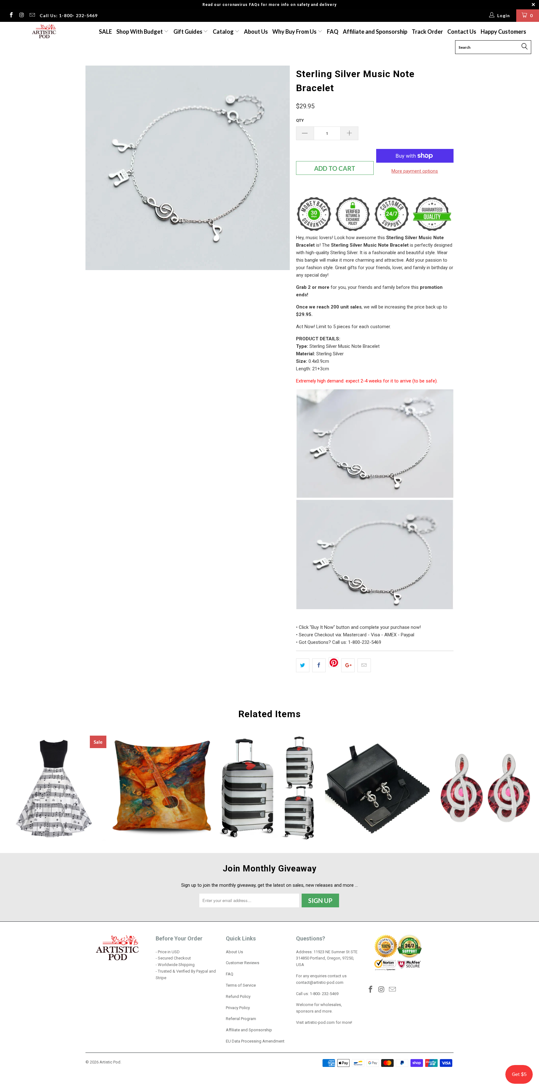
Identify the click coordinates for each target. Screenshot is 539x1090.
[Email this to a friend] (364, 665)
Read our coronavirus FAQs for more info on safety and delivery (269, 4)
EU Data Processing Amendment (255, 1041)
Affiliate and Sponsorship (375, 31)
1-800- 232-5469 (324, 993)
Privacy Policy (238, 1007)
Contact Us (461, 31)
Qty (300, 120)
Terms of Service (241, 985)
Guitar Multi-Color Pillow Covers (161, 788)
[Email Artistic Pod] (32, 15)
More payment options (414, 171)
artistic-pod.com (319, 1022)
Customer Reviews (242, 962)
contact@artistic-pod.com (319, 982)
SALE (105, 31)
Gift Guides (188, 31)
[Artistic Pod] (43, 32)
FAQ (332, 31)
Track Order (427, 31)
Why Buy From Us (295, 31)
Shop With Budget (140, 31)
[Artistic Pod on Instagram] (21, 15)
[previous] (96, 168)
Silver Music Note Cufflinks (377, 788)
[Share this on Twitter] (302, 665)
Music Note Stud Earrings (485, 788)
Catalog (223, 31)
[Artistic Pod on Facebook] (11, 15)
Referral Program (241, 1018)
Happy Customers (503, 31)
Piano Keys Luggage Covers (269, 788)
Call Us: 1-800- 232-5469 (69, 15)
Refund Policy (238, 996)
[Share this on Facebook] (319, 665)
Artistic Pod (110, 1062)
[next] (279, 168)
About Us (256, 31)
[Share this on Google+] (348, 665)
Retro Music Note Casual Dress (54, 788)
